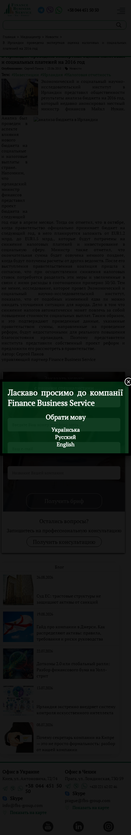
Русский (65, 437)
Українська (65, 429)
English (66, 444)
